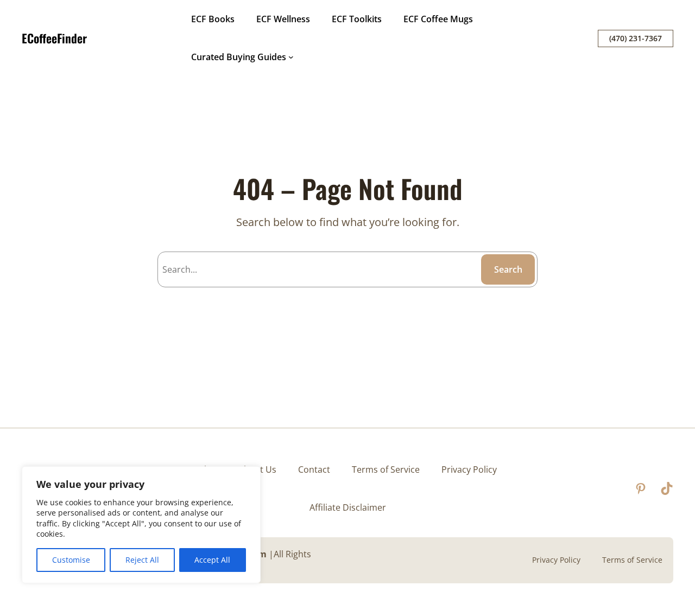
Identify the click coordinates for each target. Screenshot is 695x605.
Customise (71, 560)
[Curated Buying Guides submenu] (291, 57)
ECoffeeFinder (54, 38)
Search (508, 269)
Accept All (212, 560)
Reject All (142, 560)
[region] (141, 524)
